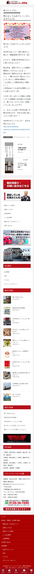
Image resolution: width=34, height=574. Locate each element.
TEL (31, 572)
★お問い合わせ (6, 542)
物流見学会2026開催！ (19, 308)
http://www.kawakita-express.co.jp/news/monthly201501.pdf (16, 129)
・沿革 (3, 553)
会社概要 (6, 272)
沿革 (5, 276)
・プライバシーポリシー (8, 560)
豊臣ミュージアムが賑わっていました (15, 429)
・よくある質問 (6, 535)
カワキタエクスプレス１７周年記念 (22, 165)
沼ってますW (16, 394)
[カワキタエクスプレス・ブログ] (9, 150)
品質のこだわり (8, 209)
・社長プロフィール (7, 549)
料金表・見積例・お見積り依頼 (10, 520)
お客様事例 (7, 213)
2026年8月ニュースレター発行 (13, 421)
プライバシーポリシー (10, 284)
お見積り (16, 572)
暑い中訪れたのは (17, 297)
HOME (9, 572)
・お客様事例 (5, 538)
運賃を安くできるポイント (12, 221)
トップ (3, 516)
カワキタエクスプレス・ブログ (12, 12)
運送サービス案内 (9, 205)
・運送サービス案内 (7, 531)
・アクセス (4, 557)
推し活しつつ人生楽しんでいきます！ (15, 425)
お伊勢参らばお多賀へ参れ (20, 383)
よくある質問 (8, 217)
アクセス (6, 280)
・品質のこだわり (6, 527)
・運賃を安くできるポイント (10, 524)
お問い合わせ (8, 225)
